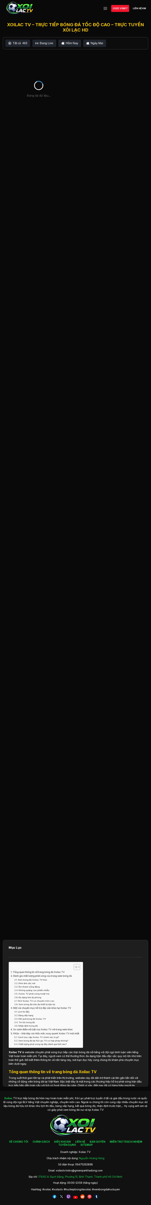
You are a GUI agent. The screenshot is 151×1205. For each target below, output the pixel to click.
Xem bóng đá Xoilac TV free (32, 980)
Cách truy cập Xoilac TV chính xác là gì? (38, 1037)
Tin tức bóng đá (27, 1022)
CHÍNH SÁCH (41, 1141)
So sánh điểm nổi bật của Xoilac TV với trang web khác (43, 1029)
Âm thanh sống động (29, 987)
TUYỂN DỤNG (67, 1144)
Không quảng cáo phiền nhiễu (34, 990)
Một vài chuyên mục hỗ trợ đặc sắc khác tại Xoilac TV (42, 1008)
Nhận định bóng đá (28, 1026)
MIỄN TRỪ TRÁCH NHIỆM (126, 1141)
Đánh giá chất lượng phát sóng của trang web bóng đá (42, 976)
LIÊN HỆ (80, 1141)
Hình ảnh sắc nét (26, 983)
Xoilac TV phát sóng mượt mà (33, 993)
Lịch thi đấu (23, 1011)
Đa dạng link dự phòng (30, 997)
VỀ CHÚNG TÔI (18, 1141)
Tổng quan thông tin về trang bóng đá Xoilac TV (39, 972)
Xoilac (13, 1052)
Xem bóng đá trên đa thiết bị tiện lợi (37, 1004)
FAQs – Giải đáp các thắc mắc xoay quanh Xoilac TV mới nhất (46, 1033)
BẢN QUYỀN (97, 1141)
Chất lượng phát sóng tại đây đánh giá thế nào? (42, 1044)
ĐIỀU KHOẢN (62, 1141)
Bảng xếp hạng (25, 1015)
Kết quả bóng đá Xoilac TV (32, 1019)
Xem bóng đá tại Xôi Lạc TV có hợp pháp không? (43, 1040)
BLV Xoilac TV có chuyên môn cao (36, 1001)
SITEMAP (86, 1144)
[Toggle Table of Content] (75, 967)
